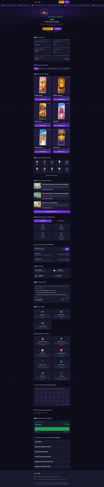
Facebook (60, 479)
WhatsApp (55, 479)
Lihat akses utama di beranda (52, 31)
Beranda (35, 479)
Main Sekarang (43, 99)
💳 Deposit (42, 220)
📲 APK (61, 2)
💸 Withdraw (61, 220)
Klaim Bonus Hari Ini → (52, 211)
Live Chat (64, 479)
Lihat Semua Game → (52, 175)
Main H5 (39, 479)
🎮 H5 (67, 2)
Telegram (50, 479)
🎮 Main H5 (57, 28)
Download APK (45, 479)
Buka (67, 249)
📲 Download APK (48, 28)
